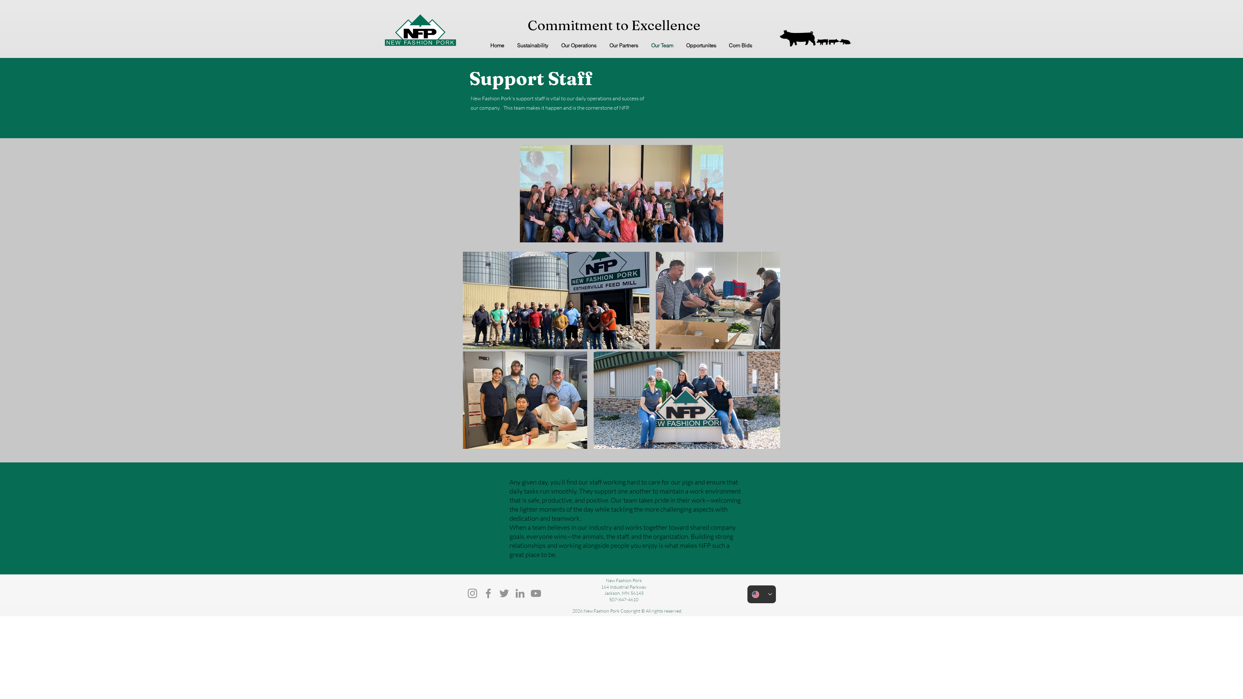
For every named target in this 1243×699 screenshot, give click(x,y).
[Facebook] (488, 593)
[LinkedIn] (520, 593)
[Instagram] (472, 593)
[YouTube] (536, 593)
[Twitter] (504, 593)
